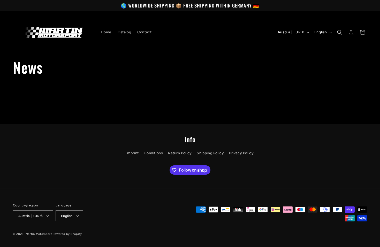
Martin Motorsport (39, 234)
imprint (132, 153)
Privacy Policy (241, 153)
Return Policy (180, 153)
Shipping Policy (210, 153)
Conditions (153, 153)
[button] (339, 32)
